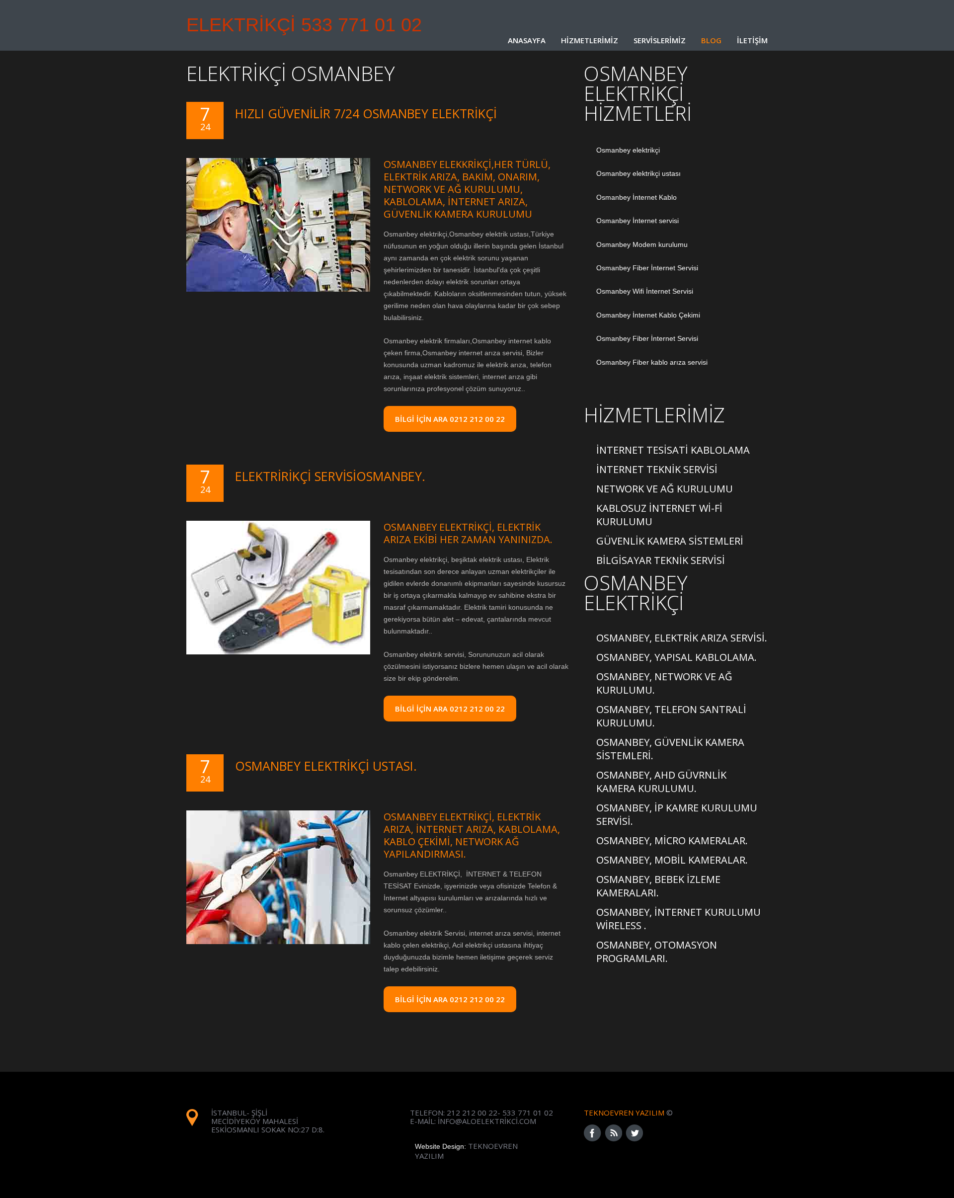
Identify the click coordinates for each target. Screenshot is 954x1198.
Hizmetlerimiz (589, 40)
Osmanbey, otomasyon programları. (656, 951)
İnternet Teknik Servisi (656, 469)
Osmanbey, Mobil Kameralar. (672, 860)
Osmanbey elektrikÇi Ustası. (326, 766)
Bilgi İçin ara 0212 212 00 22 (450, 419)
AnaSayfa (527, 40)
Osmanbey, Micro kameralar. (672, 840)
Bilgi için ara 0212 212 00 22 (450, 999)
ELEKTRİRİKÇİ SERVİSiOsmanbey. (330, 476)
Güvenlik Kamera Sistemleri (669, 541)
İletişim (752, 40)
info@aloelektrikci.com (487, 1121)
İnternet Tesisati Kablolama (673, 450)
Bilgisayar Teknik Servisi (660, 560)
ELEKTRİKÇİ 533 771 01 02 (304, 22)
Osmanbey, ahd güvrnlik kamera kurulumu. (661, 781)
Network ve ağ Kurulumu (664, 488)
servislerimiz (660, 40)
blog (711, 40)
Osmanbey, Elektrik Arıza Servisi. (681, 637)
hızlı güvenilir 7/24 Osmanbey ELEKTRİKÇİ (366, 113)
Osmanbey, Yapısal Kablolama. (676, 657)
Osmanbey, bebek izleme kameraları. (658, 886)
